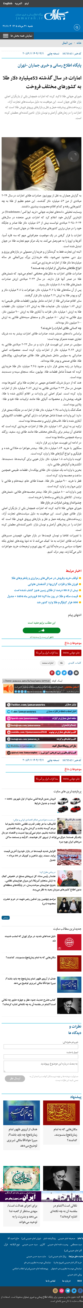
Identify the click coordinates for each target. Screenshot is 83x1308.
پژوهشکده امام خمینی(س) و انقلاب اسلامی (30, 1269)
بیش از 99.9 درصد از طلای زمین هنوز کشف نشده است (46, 590)
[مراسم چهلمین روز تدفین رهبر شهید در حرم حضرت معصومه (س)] (69, 905)
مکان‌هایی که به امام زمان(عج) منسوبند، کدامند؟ (31, 957)
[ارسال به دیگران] (76, 673)
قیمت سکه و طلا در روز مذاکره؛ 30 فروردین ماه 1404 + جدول (43, 596)
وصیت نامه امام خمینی (58, 1245)
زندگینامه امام (50, 1238)
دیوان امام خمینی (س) (31, 1238)
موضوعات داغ (73, 643)
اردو (27, 3)
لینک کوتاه (57, 681)
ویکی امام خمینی (74, 1275)
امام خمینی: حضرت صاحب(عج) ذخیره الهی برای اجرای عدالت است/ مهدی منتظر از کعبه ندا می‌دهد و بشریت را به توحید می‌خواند (22, 1208)
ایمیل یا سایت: (72, 1052)
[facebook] (80, 1291)
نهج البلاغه (15, 1245)
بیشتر (5, 918)
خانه (79, 43)
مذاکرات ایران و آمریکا (47, 652)
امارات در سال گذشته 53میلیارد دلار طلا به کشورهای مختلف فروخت (42, 82)
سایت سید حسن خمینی (36, 1256)
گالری (42, 1245)
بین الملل (67, 43)
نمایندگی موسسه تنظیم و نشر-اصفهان (66, 1269)
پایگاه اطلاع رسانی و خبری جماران (37, 1297)
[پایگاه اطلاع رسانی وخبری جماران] (41, 14)
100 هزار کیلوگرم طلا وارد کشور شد (58, 602)
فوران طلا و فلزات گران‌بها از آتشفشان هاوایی (53, 584)
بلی (40, 630)
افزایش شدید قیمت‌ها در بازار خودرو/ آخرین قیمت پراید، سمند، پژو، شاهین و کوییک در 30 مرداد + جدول (30, 855)
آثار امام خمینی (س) (73, 1251)
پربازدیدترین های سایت (67, 791)
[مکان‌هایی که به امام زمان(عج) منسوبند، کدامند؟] (69, 963)
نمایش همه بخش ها (21, 35)
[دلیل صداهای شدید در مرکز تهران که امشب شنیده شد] (69, 942)
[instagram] (55, 1291)
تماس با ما (50, 1281)
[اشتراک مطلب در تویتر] (64, 673)
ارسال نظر (14, 1078)
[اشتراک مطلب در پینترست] (52, 673)
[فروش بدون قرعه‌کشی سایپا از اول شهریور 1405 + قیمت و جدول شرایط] (69, 805)
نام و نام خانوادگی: (70, 1042)
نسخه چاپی (53, 53)
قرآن (6, 1245)
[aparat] (61, 1291)
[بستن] (2, 1189)
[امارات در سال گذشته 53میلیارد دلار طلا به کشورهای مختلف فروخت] (41, 164)
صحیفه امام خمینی (66, 1238)
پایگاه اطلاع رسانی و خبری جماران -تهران (49, 65)
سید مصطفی (76, 1245)
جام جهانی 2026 (71, 652)
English (7, 3)
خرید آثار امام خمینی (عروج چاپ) (68, 1263)
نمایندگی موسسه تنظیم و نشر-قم (37, 1263)
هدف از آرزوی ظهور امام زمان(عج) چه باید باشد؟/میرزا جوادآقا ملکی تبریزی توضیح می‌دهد (30, 981)
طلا (61, 663)
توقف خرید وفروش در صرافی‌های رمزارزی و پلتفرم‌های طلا (45, 578)
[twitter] (74, 1291)
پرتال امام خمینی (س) (57, 1256)
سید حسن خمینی (29, 1245)
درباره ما (66, 1281)
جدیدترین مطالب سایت (67, 929)
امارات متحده (47, 663)
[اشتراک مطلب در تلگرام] (58, 673)
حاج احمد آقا (13, 1238)
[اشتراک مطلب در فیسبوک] (70, 673)
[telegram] (68, 1291)
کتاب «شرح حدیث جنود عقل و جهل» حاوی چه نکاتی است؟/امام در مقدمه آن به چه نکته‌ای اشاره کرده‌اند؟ (29, 1002)
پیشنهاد (75, 1097)
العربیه (18, 3)
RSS (79, 1281)
